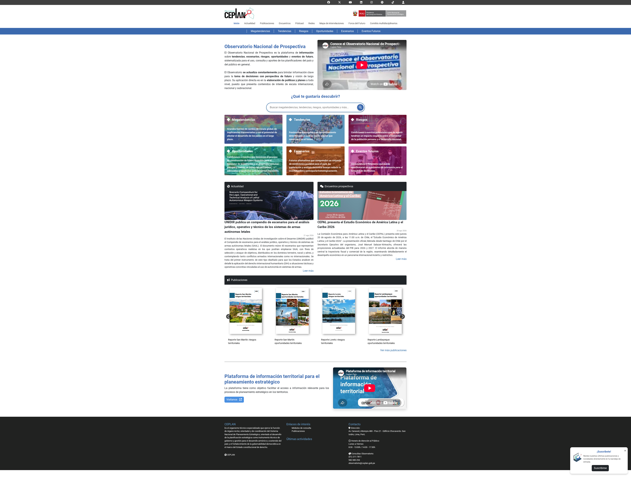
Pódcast (299, 23)
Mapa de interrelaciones (331, 23)
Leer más (308, 270)
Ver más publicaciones (393, 350)
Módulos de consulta (301, 428)
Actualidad (249, 23)
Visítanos (232, 399)
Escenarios (347, 31)
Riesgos (303, 31)
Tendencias (284, 31)
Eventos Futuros (371, 31)
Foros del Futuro (357, 23)
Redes (311, 23)
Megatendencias (260, 31)
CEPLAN (231, 455)
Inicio (236, 23)
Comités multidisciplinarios (383, 23)
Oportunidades (324, 31)
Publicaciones (267, 23)
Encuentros (285, 23)
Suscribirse (600, 468)
